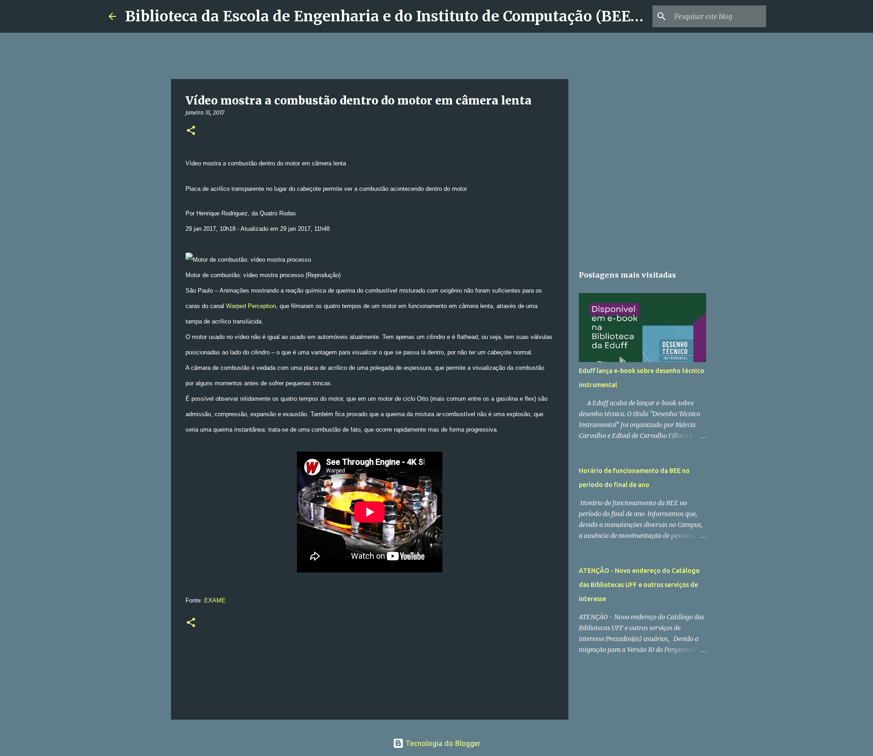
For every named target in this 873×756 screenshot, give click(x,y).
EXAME (215, 600)
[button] (191, 131)
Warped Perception (251, 306)
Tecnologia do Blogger (442, 743)
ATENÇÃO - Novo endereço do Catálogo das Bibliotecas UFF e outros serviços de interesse (639, 584)
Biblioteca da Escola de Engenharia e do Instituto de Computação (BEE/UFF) (398, 16)
